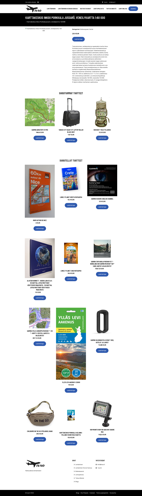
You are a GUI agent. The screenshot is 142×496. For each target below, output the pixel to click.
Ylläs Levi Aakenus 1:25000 (71, 382)
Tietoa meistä (111, 9)
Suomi (105, 2)
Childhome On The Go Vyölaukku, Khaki (40, 431)
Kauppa (133, 9)
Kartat (91, 29)
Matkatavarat (85, 9)
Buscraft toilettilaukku (102, 130)
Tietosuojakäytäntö (102, 493)
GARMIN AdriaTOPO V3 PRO (40, 130)
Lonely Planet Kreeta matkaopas (71, 197)
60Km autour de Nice (40, 220)
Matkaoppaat (84, 29)
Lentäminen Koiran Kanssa (83, 468)
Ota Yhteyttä (84, 493)
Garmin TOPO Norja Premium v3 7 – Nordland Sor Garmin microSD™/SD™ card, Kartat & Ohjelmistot (102, 264)
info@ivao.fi (112, 2)
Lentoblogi (123, 9)
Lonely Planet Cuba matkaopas (71, 271)
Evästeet (92, 493)
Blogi (77, 481)
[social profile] (38, 2)
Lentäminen (51, 9)
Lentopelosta (99, 9)
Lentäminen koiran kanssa (68, 9)
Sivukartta (113, 493)
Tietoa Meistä (79, 478)
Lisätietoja (78, 39)
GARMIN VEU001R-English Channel (102, 199)
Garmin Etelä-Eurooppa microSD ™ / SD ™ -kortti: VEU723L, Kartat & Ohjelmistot (40, 333)
